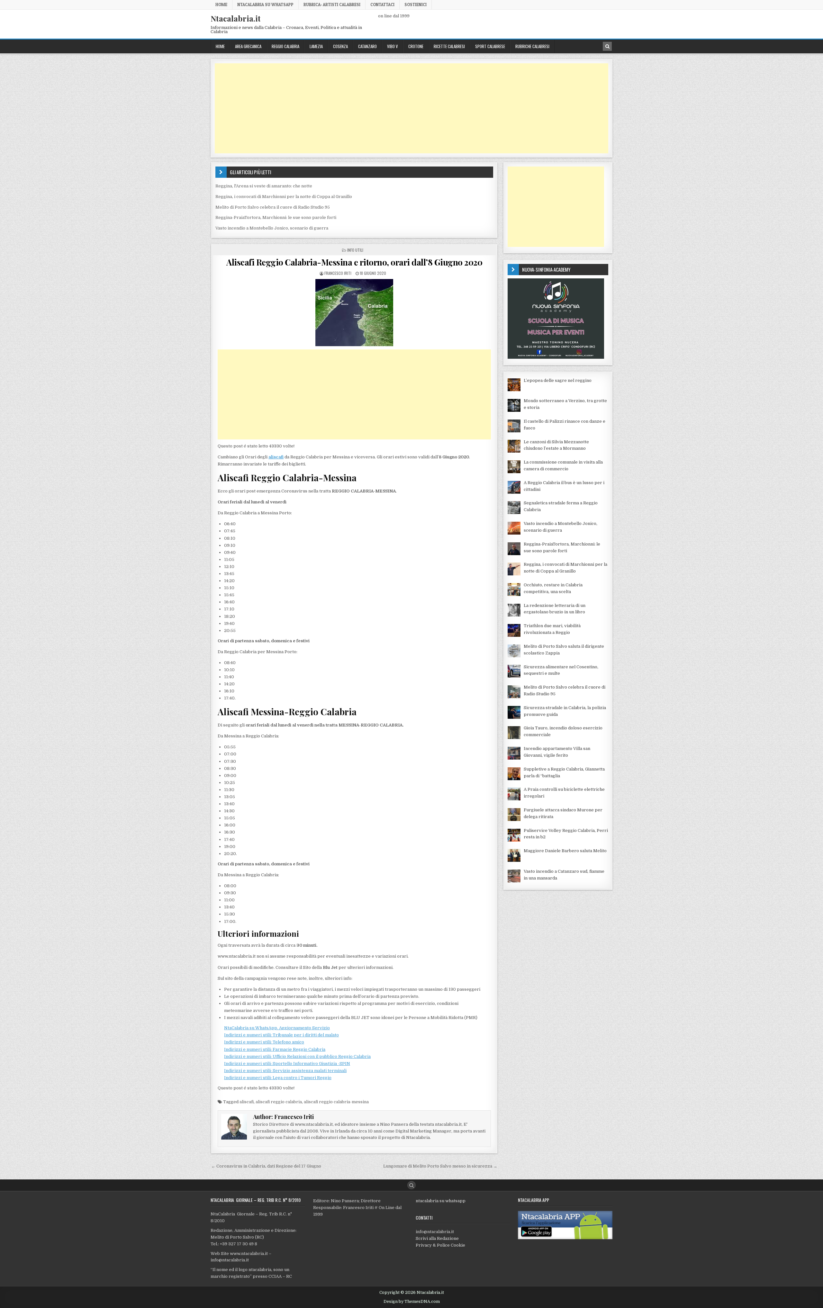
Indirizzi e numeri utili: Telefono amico (264, 1042)
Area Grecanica (248, 46)
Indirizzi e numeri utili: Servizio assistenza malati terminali (285, 1070)
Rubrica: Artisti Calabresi (331, 4)
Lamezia (316, 46)
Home (221, 4)
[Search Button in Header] (607, 46)
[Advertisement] (408, 108)
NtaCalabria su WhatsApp (265, 4)
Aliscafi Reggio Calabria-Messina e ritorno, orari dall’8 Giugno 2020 (354, 262)
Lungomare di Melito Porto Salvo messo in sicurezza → (440, 1166)
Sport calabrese (490, 46)
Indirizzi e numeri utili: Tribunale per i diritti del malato (281, 1035)
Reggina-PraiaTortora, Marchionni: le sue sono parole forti (275, 217)
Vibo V (392, 46)
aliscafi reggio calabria (279, 1101)
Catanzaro (367, 46)
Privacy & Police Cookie (440, 1245)
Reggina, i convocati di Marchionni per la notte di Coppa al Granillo (283, 196)
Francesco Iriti (337, 273)
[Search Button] (411, 1185)
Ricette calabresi (449, 46)
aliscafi (247, 1101)
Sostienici (415, 4)
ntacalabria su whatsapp (441, 1200)
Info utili (355, 250)
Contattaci (382, 4)
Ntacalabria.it (236, 18)
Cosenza (340, 46)
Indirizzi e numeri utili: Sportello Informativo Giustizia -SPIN (287, 1063)
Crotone (415, 46)
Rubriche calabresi (532, 46)
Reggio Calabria (285, 46)
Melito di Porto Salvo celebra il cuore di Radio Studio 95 (272, 207)
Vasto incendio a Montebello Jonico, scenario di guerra (271, 228)
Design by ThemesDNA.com (412, 1301)
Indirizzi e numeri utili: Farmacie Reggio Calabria (274, 1049)
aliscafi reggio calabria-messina (336, 1101)
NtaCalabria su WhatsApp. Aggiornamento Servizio (277, 1027)
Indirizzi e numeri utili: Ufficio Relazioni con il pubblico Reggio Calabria (297, 1056)
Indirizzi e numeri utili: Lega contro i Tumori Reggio (277, 1077)
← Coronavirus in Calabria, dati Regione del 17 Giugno (266, 1166)
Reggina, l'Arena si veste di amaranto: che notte (263, 186)
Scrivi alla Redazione (437, 1238)
